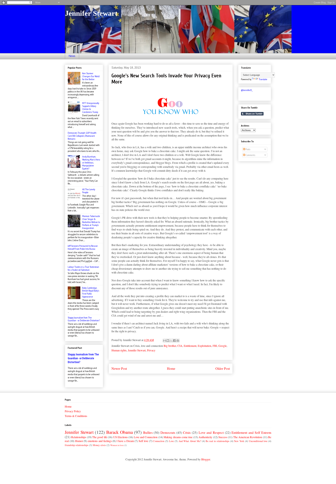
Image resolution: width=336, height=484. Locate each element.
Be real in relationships (217, 441)
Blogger (205, 459)
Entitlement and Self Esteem (251, 432)
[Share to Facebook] (174, 340)
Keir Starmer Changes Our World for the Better (91, 76)
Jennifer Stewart (91, 13)
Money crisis (99, 445)
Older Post (222, 368)
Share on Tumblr (252, 113)
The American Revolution (247, 437)
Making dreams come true (178, 437)
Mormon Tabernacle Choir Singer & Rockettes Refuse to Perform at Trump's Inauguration (91, 222)
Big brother (170, 346)
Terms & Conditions (76, 416)
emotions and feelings (100, 441)
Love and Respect (211, 432)
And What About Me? (189, 441)
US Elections (120, 437)
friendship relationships (76, 445)
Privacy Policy (73, 411)
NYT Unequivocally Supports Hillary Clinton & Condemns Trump (90, 107)
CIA (179, 346)
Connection (158, 441)
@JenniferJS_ (247, 90)
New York (239, 441)
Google (222, 346)
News (72, 56)
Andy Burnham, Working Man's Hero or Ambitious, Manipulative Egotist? (91, 162)
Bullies (148, 432)
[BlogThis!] (168, 340)
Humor (79, 441)
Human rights (119, 350)
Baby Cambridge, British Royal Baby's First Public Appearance (90, 292)
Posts (247, 149)
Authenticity (205, 437)
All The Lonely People (88, 191)
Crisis (187, 432)
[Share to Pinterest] (178, 340)
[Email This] (164, 340)
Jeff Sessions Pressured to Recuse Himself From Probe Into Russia (83, 247)
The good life (99, 437)
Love (171, 441)
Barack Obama (119, 432)
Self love (143, 441)
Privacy (151, 350)
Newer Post (119, 368)
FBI (215, 346)
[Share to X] (171, 340)
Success (222, 437)
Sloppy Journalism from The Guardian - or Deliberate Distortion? (84, 319)
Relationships (78, 437)
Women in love (117, 445)
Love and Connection (146, 437)
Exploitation (204, 346)
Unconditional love (258, 441)
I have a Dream (125, 441)
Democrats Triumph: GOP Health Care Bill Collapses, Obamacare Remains (82, 135)
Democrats (167, 432)
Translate (263, 79)
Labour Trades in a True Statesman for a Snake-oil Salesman (83, 268)
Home (171, 368)
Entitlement (190, 346)
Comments (250, 155)
